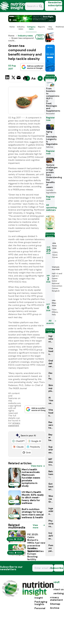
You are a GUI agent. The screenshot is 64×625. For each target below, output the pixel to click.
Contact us (57, 589)
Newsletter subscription (55, 4)
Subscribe (58, 568)
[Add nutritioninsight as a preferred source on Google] (32, 67)
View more (36, 466)
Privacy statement (56, 598)
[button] (18, 441)
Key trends (50, 28)
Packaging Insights (40, 603)
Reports (41, 27)
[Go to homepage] (28, 596)
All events (50, 321)
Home (12, 27)
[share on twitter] (13, 78)
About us (55, 584)
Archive (54, 607)
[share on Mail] (19, 77)
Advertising (57, 593)
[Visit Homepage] (13, 11)
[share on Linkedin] (8, 78)
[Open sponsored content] (32, 21)
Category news (31, 28)
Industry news (21, 28)
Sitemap (55, 603)
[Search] (41, 6)
